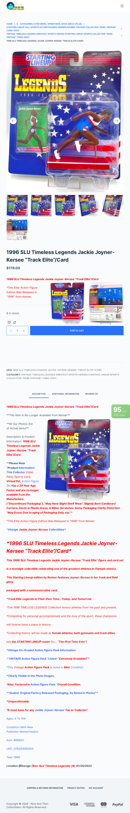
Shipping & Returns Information (45, 788)
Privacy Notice (76, 788)
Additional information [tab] (65, 394)
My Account (96, 788)
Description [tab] (39, 394)
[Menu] (122, 5)
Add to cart (77, 330)
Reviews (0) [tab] (91, 394)
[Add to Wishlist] (9, 322)
